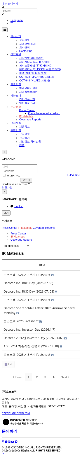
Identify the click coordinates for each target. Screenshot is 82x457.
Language (16, 20)
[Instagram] (3, 441)
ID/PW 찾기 (73, 175)
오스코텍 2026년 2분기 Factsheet (27, 275)
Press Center (10, 227)
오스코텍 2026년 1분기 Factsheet (27, 300)
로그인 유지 (13, 175)
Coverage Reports (44, 227)
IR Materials (25, 227)
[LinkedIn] (9, 441)
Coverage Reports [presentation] (21, 239)
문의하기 (9, 431)
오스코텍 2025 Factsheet (21, 321)
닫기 (6, 212)
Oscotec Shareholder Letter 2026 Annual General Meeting (39, 310)
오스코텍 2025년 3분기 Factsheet (27, 354)
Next (64, 377)
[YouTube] (13, 441)
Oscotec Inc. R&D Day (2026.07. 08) (29, 291)
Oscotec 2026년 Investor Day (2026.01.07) (33, 338)
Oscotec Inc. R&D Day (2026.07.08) (28, 283)
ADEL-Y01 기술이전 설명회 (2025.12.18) (31, 346)
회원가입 (7, 187)
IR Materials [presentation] (17, 236)
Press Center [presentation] (18, 233)
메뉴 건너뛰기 (10, 3)
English (18, 206)
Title (41, 265)
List (10, 364)
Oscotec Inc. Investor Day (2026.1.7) (29, 329)
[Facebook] (6, 441)
